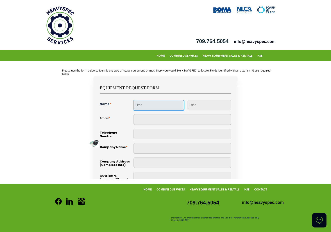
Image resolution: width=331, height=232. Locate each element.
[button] (183, 55)
